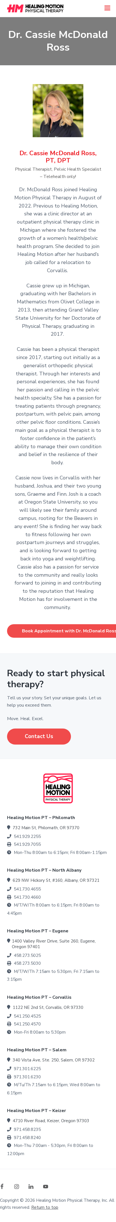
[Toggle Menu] (107, 8)
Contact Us (39, 736)
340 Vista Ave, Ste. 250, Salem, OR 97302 (54, 1060)
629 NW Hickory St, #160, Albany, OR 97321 (56, 880)
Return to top (44, 1207)
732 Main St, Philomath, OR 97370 (46, 828)
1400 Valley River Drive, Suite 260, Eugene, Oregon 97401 (54, 944)
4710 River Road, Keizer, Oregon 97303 (51, 1121)
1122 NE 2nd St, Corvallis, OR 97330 (48, 1007)
